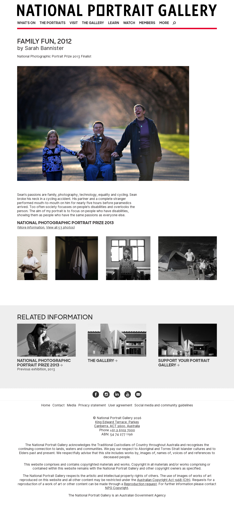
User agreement (120, 405)
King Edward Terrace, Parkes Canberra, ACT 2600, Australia (117, 424)
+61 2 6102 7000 (122, 430)
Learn (113, 23)
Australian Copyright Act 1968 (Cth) (163, 480)
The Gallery (93, 23)
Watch (129, 23)
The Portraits (52, 23)
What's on (26, 23)
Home (45, 405)
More (164, 23)
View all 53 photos (60, 227)
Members (147, 23)
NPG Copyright (116, 488)
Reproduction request (140, 484)
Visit (74, 23)
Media (71, 405)
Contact (58, 405)
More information (31, 227)
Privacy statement (92, 405)
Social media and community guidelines (163, 405)
